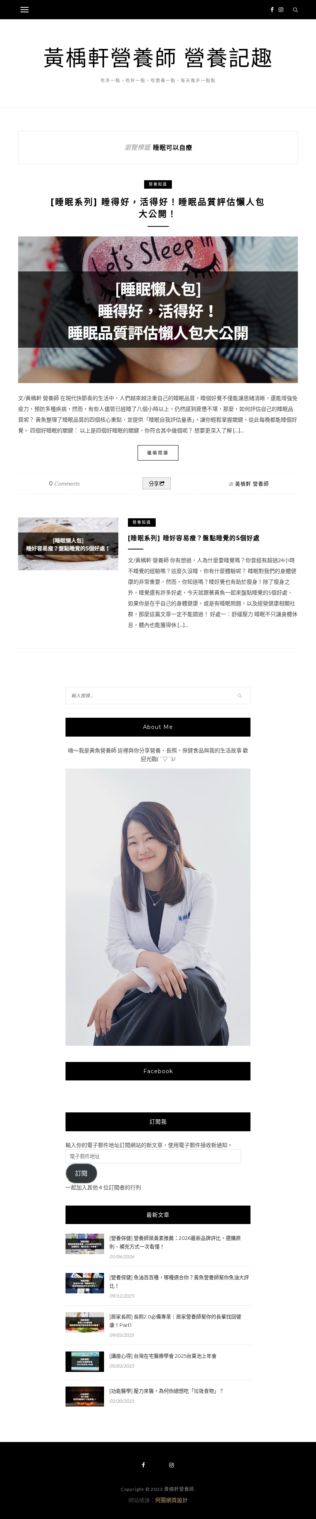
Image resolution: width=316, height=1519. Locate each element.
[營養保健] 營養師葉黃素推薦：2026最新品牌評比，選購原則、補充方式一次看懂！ (175, 1242)
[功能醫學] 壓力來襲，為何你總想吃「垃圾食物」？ (166, 1391)
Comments (64, 483)
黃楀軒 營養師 (252, 484)
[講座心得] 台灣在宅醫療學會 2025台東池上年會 (163, 1356)
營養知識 (158, 184)
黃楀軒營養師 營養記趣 (158, 58)
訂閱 (81, 1173)
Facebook (158, 1071)
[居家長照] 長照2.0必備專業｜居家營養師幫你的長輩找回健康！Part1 (175, 1320)
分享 (154, 484)
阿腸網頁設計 (171, 1500)
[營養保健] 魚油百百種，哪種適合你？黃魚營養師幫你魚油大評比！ (179, 1281)
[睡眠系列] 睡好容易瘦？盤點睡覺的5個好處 (194, 538)
